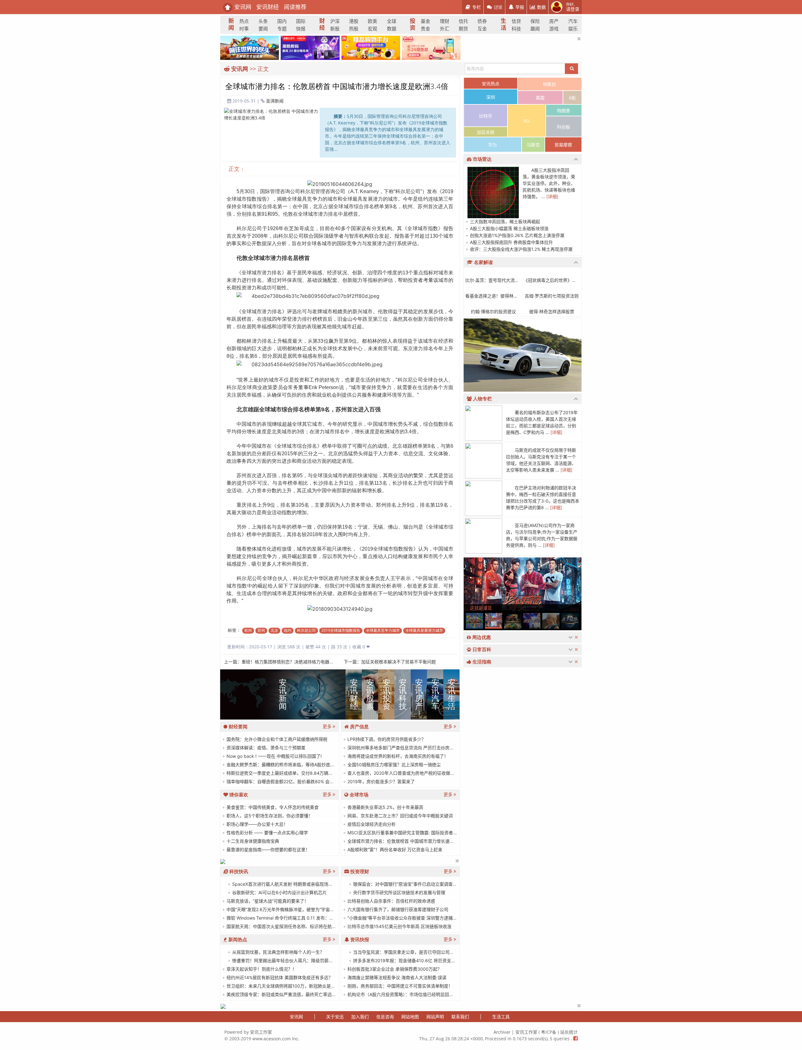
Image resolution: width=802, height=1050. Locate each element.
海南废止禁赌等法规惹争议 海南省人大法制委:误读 (396, 977)
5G (526, 121)
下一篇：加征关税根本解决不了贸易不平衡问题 (390, 661)
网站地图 (410, 1016)
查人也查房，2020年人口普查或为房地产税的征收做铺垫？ (404, 773)
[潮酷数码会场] (310, 47)
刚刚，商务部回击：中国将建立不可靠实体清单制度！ (399, 986)
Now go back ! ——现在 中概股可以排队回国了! (273, 756)
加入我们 (360, 1016)
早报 (519, 7)
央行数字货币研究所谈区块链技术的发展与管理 (398, 892)
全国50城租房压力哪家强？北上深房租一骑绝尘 (393, 764)
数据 (541, 7)
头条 (263, 21)
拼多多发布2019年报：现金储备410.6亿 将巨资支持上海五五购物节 (419, 960)
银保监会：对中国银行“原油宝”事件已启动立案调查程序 (406, 884)
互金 (482, 29)
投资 (412, 25)
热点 (244, 21)
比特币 (485, 116)
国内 (282, 21)
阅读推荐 (295, 7)
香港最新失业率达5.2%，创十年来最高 (384, 807)
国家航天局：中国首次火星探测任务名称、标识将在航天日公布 (287, 926)
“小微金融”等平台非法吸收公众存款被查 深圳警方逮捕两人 (403, 918)
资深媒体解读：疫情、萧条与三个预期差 (265, 747)
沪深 (335, 21)
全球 (391, 21)
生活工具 (501, 1016)
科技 (516, 29)
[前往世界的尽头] (249, 47)
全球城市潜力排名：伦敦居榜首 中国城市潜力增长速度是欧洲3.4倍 (412, 841)
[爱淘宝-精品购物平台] (370, 47)
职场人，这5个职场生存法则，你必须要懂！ (269, 815)
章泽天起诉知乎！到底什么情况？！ (261, 969)
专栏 (476, 7)
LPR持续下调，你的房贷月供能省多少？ (386, 739)
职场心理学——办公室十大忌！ (256, 824)
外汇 (444, 29)
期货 (463, 29)
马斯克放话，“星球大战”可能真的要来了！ (267, 901)
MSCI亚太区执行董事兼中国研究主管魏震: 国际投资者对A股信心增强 (414, 832)
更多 (328, 726)
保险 (535, 21)
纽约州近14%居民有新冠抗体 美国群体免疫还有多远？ (279, 977)
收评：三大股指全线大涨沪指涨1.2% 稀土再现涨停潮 (520, 249)
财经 (321, 25)
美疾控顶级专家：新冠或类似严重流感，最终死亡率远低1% (283, 994)
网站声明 (435, 1016)
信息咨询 (385, 1016)
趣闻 (535, 29)
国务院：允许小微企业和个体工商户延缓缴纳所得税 (276, 739)
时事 (244, 29)
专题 (282, 29)
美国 (540, 97)
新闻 (230, 25)
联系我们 (460, 1016)
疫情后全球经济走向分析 (371, 824)
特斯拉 (549, 84)
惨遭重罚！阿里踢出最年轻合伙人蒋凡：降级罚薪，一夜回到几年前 (297, 960)
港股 (353, 21)
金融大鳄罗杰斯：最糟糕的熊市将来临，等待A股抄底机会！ (284, 764)
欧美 (372, 21)
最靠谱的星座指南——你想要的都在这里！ (267, 849)
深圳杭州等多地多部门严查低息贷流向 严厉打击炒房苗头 (402, 747)
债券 (482, 21)
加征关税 (485, 132)
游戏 (554, 29)
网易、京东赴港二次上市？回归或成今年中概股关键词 (399, 815)
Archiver (501, 1032)
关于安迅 (335, 1016)
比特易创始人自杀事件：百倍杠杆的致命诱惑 (390, 901)
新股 (335, 29)
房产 (554, 21)
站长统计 (569, 1032)
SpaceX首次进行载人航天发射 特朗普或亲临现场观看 (284, 884)
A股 (572, 97)
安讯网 (242, 7)
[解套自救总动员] (223, 1006)
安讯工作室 (261, 1032)
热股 (353, 29)
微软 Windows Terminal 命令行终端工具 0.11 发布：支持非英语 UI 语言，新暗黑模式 (309, 918)
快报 (300, 29)
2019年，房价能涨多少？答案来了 (380, 781)
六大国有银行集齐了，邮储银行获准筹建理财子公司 (397, 909)
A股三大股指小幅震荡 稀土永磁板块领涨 (509, 228)
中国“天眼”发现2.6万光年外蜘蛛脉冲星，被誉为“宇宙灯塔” (282, 909)
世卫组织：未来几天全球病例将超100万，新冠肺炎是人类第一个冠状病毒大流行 (304, 986)
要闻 (263, 29)
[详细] (552, 196)
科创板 (563, 126)
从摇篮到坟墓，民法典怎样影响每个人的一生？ (277, 952)
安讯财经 (267, 7)
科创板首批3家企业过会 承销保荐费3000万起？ (394, 969)
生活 (503, 25)
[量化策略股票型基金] (222, 861)
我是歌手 (478, 534)
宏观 (372, 29)
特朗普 (563, 110)
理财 (444, 21)
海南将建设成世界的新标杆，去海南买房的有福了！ (397, 756)
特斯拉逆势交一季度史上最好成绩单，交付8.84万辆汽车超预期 (287, 773)
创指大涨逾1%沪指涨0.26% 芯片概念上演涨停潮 (516, 235)
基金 (425, 21)
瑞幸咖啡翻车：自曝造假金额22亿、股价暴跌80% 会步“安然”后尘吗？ (294, 781)
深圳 (490, 97)
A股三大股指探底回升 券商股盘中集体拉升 (511, 242)
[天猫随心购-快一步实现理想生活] (431, 47)
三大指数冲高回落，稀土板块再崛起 (504, 221)
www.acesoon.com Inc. (275, 1038)
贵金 (425, 29)
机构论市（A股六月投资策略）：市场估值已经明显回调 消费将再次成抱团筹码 (422, 994)
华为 (492, 144)
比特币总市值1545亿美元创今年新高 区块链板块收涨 (398, 926)
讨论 (497, 7)
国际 (300, 21)
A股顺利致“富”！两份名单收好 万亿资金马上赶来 (394, 849)
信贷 (516, 21)
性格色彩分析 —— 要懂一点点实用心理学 (266, 832)
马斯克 (533, 144)
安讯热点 (490, 83)
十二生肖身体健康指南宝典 (252, 841)
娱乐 (573, 29)
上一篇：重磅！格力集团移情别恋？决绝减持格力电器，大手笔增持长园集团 (298, 661)
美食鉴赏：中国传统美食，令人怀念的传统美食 (272, 807)
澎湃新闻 (275, 100)
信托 (463, 21)
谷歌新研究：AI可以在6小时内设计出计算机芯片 (279, 892)
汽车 (573, 21)
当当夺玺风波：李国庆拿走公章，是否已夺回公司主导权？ (409, 952)
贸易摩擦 (563, 144)
